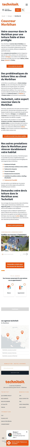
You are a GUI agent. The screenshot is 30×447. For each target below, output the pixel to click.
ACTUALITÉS (4, 404)
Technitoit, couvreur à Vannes (9, 353)
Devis (18, 10)
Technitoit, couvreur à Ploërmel (9, 356)
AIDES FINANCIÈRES (24, 404)
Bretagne (10, 16)
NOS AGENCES (4, 398)
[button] (7, 335)
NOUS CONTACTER (23, 398)
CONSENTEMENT (5, 424)
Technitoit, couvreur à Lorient (9, 350)
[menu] (27, 4)
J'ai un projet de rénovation (15, 66)
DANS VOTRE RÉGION (6, 421)
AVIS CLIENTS (22, 407)
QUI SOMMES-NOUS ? (6, 395)
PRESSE (3, 407)
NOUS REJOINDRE (5, 401)
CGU (2, 415)
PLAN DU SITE (4, 418)
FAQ (20, 401)
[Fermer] (27, 432)
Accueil (3, 16)
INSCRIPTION (15, 372)
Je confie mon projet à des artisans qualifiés (15, 136)
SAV (20, 395)
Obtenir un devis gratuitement (15, 225)
